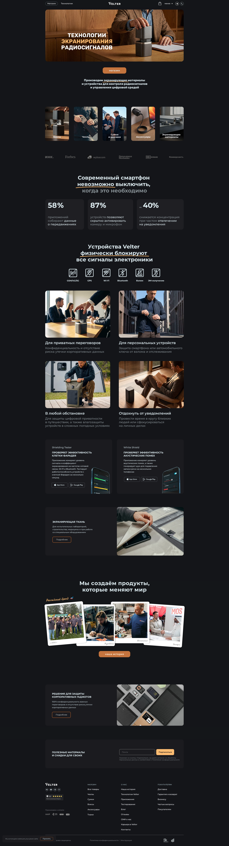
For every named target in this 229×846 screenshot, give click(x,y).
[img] (57, 124)
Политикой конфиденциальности (166, 760)
